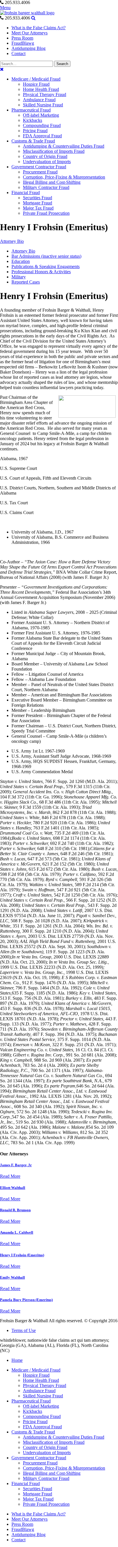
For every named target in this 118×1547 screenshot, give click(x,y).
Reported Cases (25, 282)
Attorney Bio (12, 241)
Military (18, 276)
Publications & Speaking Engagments (45, 266)
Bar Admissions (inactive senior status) (46, 256)
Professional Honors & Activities (41, 271)
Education (20, 261)
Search (62, 64)
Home (17, 1360)
